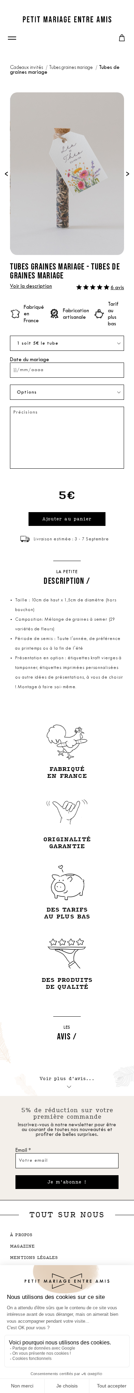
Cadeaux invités (27, 67)
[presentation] (6, 173)
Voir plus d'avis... (67, 1078)
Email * (23, 1150)
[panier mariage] (122, 38)
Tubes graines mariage (71, 67)
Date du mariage (29, 360)
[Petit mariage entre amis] (67, 19)
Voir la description (31, 286)
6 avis (117, 288)
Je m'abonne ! (67, 1182)
